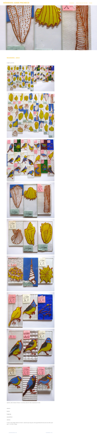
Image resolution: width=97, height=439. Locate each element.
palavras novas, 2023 (12, 432)
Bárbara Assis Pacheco (16, 2)
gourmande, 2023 (49, 432)
